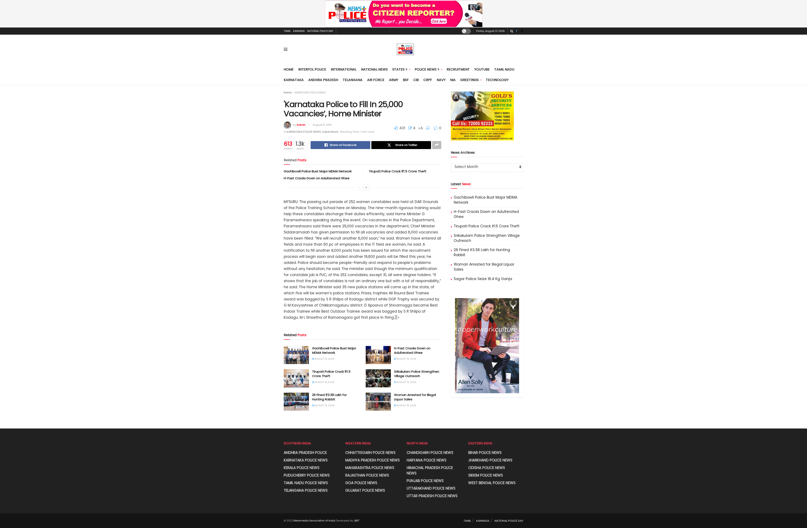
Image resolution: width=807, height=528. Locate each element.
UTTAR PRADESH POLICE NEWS (432, 495)
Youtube (482, 69)
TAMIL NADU (504, 69)
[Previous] (359, 187)
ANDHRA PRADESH (323, 79)
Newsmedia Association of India (314, 520)
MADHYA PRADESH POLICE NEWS (372, 460)
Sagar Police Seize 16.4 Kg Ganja (483, 278)
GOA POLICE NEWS (361, 482)
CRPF (427, 79)
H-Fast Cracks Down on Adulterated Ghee (316, 178)
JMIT (356, 520)
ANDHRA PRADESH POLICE (305, 452)
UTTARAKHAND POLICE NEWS (431, 488)
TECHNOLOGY (497, 79)
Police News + (427, 69)
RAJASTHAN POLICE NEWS (367, 475)
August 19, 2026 (324, 358)
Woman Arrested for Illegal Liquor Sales (484, 267)
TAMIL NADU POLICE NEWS (306, 482)
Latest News (330, 132)
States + (399, 69)
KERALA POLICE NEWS (301, 467)
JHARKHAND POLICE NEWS (490, 460)
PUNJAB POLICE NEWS (425, 480)
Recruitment (458, 69)
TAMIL (287, 31)
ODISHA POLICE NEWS (486, 467)
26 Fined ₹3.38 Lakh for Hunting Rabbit (329, 397)
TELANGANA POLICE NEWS (306, 490)
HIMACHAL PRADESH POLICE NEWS (430, 470)
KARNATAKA (294, 79)
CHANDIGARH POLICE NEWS (430, 452)
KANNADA (299, 31)
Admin (301, 125)
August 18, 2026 (406, 405)
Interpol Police (312, 69)
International (343, 69)
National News (374, 69)
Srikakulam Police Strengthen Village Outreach (416, 373)
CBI (416, 79)
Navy (441, 79)
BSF (406, 79)
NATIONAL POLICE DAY (320, 31)
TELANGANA (353, 79)
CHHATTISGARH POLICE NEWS (370, 452)
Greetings (469, 79)
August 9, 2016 (322, 125)
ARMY (393, 79)
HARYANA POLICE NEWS (426, 460)
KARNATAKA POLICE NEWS (310, 92)
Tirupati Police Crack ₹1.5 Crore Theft (397, 171)
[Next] (366, 187)
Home (289, 69)
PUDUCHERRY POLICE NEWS (307, 475)
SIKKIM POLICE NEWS (485, 475)
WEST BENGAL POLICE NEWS (492, 482)
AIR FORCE (375, 79)
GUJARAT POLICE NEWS (365, 490)
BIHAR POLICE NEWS (485, 452)
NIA (453, 79)
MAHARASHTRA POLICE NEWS (369, 467)
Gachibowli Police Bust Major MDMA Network (318, 171)
